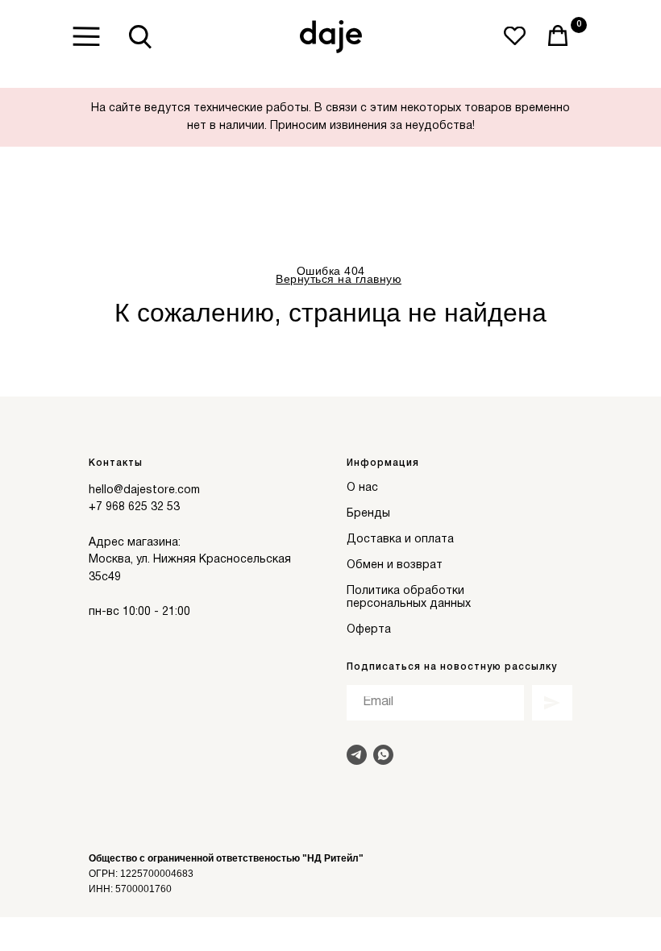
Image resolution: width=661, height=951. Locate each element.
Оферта (369, 630)
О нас (362, 488)
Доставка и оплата (400, 539)
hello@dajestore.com (144, 490)
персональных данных (409, 604)
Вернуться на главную (338, 278)
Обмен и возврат (395, 565)
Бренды (368, 514)
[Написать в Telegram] (357, 755)
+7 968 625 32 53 (134, 507)
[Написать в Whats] (383, 755)
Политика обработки (405, 591)
